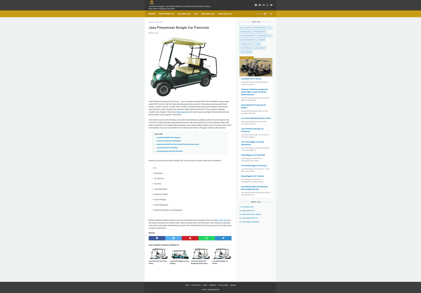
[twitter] (173, 238)
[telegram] (223, 238)
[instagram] (264, 5)
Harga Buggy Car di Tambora (252, 176)
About (205, 285)
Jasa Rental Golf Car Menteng (167, 148)
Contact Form (196, 285)
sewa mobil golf (246, 52)
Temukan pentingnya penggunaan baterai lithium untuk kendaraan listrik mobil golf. (254, 92)
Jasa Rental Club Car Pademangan (169, 141)
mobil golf (261, 40)
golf (242, 27)
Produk (257, 44)
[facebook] (256, 5)
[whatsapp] (267, 5)
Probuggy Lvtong (246, 44)
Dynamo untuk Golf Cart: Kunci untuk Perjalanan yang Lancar (178, 144)
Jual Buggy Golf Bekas (250, 222)
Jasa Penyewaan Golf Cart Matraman (170, 151)
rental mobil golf (246, 48)
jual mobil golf (245, 32)
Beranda (152, 14)
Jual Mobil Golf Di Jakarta (251, 79)
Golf (196, 14)
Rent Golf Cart (220, 220)
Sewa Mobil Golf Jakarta (251, 214)
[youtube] (260, 5)
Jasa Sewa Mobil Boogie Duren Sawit (255, 118)
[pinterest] (190, 238)
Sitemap (233, 285)
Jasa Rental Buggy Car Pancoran (254, 166)
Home (187, 285)
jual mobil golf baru (259, 32)
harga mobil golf (259, 27)
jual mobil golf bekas (247, 36)
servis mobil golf (259, 48)
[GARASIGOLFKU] (153, 2)
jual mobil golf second (248, 40)
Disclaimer (212, 285)
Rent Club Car (182, 112)
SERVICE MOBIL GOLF (166, 14)
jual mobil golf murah (264, 36)
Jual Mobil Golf (184, 14)
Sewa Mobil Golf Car (250, 218)
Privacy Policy (223, 285)
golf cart (249, 27)
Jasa (269, 27)
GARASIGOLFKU (213, 289)
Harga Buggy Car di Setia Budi (253, 155)
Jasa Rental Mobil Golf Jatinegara (169, 137)
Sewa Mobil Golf (208, 14)
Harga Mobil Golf (225, 14)
